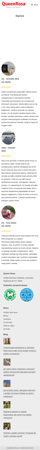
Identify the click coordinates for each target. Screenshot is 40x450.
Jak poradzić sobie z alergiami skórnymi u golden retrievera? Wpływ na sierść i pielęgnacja (19, 393)
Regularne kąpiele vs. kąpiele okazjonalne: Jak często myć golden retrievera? (17, 414)
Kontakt (6, 329)
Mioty (5, 316)
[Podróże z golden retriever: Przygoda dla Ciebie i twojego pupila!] (6, 428)
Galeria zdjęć (8, 325)
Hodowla (7, 319)
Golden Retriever (10, 312)
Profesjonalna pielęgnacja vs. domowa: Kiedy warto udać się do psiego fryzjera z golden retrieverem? (19, 350)
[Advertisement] (20, 39)
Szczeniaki (7, 322)
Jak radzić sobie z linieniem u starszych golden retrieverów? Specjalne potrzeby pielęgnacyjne (19, 372)
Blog (5, 334)
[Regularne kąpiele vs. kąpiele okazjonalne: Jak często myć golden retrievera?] (6, 407)
